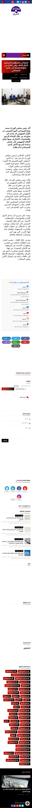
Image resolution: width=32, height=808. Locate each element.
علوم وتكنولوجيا (24, 717)
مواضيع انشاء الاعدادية (22, 749)
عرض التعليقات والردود (7, 389)
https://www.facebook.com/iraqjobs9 (21, 310)
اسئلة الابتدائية (8, 678)
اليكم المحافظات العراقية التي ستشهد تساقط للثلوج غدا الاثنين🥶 (12, 542)
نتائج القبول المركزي (12, 760)
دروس (15, 707)
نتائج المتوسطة (24, 764)
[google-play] (26, 2)
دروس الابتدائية (24, 710)
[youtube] (12, 2)
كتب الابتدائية (24, 725)
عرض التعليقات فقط (20, 389)
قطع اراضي (14, 721)
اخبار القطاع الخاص (23, 671)
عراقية (28, 794)
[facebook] (20, 2)
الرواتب (26, 700)
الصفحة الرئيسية (23, 78)
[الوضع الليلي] (27, 803)
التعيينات (15, 696)
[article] (16, 356)
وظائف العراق (9, 803)
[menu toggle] (29, 2)
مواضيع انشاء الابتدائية (22, 746)
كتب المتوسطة (24, 728)
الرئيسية (25, 55)
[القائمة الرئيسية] (4, 55)
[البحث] (3, 2)
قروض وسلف (24, 721)
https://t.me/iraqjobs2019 (23, 289)
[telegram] (18, 2)
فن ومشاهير (13, 717)
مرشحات (14, 728)
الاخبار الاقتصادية (24, 689)
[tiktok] (15, 2)
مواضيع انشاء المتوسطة (22, 753)
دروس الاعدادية (12, 710)
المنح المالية (25, 707)
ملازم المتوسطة (24, 742)
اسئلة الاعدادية (24, 682)
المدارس (14, 703)
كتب (6, 721)
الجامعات (6, 696)
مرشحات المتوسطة (23, 735)
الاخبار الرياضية (24, 693)
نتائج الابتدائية (8, 753)
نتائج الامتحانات (13, 757)
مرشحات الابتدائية (23, 732)
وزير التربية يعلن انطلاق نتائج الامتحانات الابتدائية (12, 554)
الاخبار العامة (24, 696)
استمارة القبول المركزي (11, 685)
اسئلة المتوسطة (12, 682)
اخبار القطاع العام (10, 671)
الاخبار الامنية (12, 689)
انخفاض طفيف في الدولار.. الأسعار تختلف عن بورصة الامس (16, 790)
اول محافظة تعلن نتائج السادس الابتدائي (14, 519)
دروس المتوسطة (23, 714)
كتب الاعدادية (13, 725)
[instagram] (23, 2)
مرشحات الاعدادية (10, 732)
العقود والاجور (24, 703)
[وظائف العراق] (16, 11)
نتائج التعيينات (24, 760)
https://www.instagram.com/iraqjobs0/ (20, 321)
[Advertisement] (16, 34)
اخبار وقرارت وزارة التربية (22, 678)
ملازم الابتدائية (24, 739)
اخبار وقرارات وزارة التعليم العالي (20, 675)
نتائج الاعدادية (24, 757)
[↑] (16, 801)
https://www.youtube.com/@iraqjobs (21, 315)
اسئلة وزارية (25, 685)
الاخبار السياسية (14, 78)
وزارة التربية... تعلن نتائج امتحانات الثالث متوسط (12, 530)
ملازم (12, 735)
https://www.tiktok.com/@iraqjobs (21, 327)
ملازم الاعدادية (12, 739)
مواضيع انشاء (12, 742)
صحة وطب (12, 714)
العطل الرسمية (8, 700)
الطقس (18, 700)
